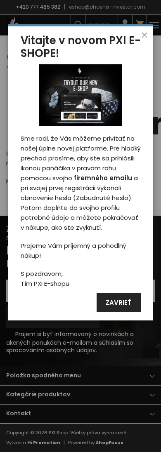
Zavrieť (119, 303)
